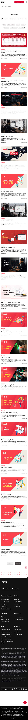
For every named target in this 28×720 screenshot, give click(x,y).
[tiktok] (21, 689)
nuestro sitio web (4, 671)
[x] (17, 689)
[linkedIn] (24, 689)
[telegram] (19, 689)
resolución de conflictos (21, 676)
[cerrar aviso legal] (26, 713)
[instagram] (14, 689)
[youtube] (26, 689)
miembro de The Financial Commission (15, 675)
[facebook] (12, 689)
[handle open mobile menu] (26, 2)
